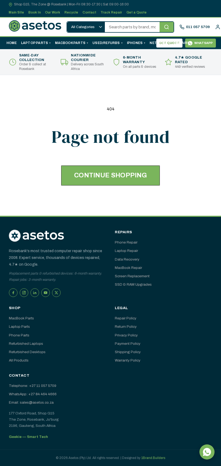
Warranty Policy (127, 360)
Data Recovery (127, 259)
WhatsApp (203, 43)
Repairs (182, 43)
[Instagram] (24, 292)
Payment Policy (127, 344)
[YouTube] (45, 292)
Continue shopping (110, 175)
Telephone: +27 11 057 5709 (32, 386)
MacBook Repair (128, 268)
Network (158, 43)
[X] (56, 292)
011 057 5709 (198, 27)
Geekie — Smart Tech (28, 437)
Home (11, 43)
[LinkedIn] (34, 292)
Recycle (71, 12)
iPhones (135, 43)
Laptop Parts (34, 43)
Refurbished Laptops (26, 344)
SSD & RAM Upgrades (133, 284)
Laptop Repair (126, 251)
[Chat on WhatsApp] (207, 452)
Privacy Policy (126, 335)
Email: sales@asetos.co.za (31, 402)
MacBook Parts (70, 43)
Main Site (16, 12)
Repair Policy (125, 318)
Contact (89, 12)
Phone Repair (126, 242)
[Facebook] (13, 292)
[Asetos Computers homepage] (35, 27)
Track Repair (111, 12)
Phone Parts (19, 335)
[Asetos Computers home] (36, 236)
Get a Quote (136, 12)
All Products (19, 360)
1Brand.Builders (153, 458)
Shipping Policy (128, 352)
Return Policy (126, 327)
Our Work (52, 12)
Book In (34, 12)
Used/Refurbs (106, 43)
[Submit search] (167, 27)
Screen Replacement (132, 276)
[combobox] (132, 27)
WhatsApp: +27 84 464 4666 (33, 394)
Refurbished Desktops (27, 352)
